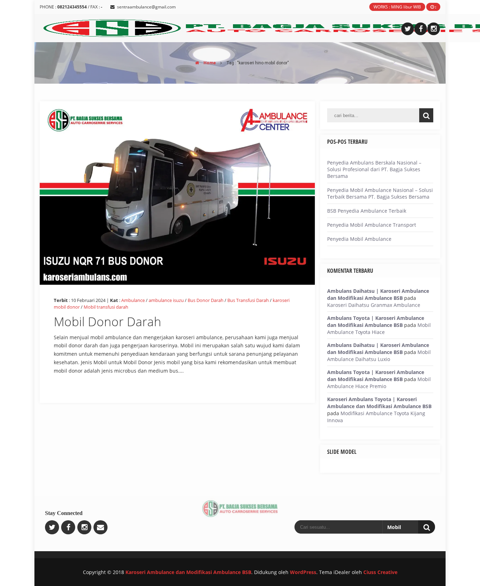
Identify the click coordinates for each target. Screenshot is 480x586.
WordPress (303, 572)
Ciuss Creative (380, 572)
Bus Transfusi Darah (248, 300)
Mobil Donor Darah (107, 321)
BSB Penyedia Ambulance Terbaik (366, 210)
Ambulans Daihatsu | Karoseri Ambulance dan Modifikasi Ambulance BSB (378, 294)
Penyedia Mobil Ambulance (359, 239)
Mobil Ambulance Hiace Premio (379, 382)
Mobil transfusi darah (106, 307)
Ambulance (133, 300)
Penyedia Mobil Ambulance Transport (371, 224)
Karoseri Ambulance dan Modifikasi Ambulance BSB (188, 572)
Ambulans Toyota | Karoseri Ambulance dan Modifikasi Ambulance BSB (375, 321)
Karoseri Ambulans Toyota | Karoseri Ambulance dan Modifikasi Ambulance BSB (379, 403)
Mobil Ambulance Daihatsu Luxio (379, 355)
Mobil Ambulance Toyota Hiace (379, 328)
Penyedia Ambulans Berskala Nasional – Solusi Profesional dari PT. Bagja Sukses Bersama (374, 169)
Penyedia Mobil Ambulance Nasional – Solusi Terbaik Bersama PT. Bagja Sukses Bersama (380, 193)
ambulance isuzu (166, 300)
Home (209, 62)
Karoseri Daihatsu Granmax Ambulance (373, 305)
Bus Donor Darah (205, 300)
